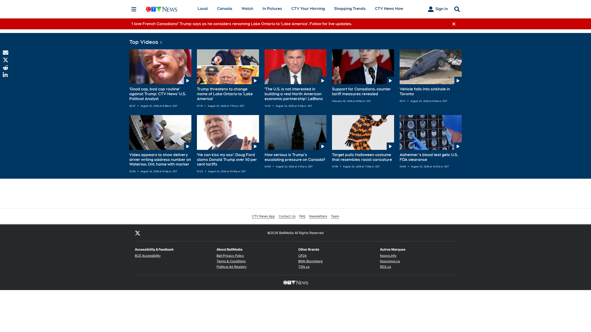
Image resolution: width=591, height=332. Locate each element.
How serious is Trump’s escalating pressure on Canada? (295, 157)
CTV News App (263, 216)
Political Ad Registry (232, 267)
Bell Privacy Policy (230, 256)
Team (335, 216)
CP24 (302, 256)
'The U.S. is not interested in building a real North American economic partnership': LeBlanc (294, 94)
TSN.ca (304, 267)
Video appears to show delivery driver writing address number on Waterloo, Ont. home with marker (160, 160)
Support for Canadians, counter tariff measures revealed (361, 91)
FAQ (302, 216)
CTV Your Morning (308, 8)
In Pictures (272, 8)
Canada (224, 8)
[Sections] (134, 9)
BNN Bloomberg (310, 261)
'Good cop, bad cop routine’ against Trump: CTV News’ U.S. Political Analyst (157, 94)
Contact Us (287, 216)
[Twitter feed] (137, 233)
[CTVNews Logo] (168, 9)
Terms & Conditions (231, 261)
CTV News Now (389, 8)
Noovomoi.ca (390, 261)
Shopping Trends (350, 8)
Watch (247, 8)
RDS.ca (385, 267)
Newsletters (318, 216)
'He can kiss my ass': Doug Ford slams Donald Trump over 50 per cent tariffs (227, 160)
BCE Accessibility (148, 256)
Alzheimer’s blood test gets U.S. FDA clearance (429, 157)
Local (203, 8)
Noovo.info (388, 256)
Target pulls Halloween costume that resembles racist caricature (362, 157)
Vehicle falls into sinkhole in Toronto (425, 91)
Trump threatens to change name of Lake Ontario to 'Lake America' (225, 94)
